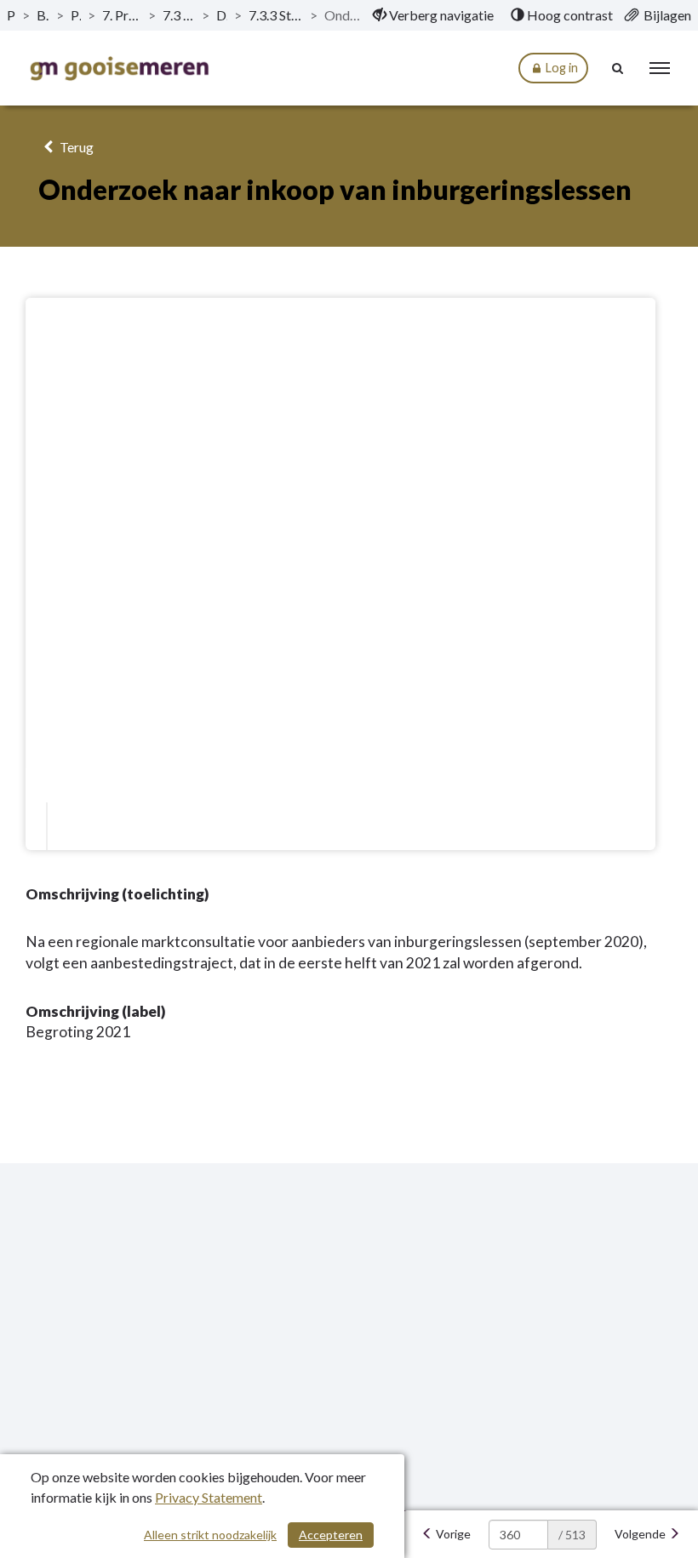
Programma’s (76, 15)
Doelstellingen (221, 15)
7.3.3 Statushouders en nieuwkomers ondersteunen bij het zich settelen (276, 15)
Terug (75, 147)
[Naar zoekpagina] (618, 68)
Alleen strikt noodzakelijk (210, 1534)
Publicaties (11, 15)
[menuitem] (433, 15)
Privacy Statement (208, 1497)
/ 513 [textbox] (572, 1534)
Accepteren (331, 1534)
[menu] (660, 68)
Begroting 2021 (43, 15)
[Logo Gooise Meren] (119, 68)
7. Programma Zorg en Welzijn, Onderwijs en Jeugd (121, 15)
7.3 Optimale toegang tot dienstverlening (179, 15)
